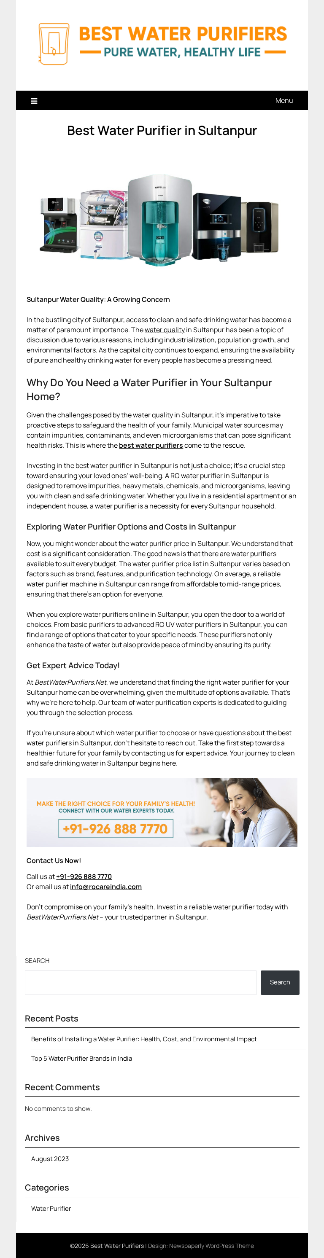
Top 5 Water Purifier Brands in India (81, 1058)
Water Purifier (51, 1208)
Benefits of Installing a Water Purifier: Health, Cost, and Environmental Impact (144, 1039)
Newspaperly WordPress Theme (211, 1246)
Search (37, 960)
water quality (165, 329)
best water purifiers (151, 445)
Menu (284, 100)
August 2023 (50, 1158)
